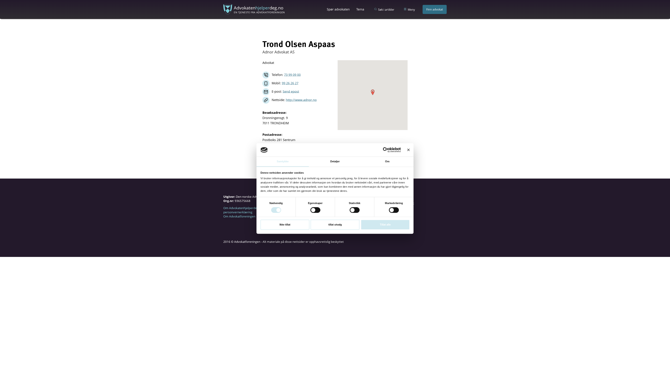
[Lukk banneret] (408, 150)
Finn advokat (434, 9)
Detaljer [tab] (335, 161)
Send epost (291, 91)
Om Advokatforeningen (239, 216)
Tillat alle (385, 224)
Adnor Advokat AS (278, 51)
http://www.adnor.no (301, 100)
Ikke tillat (285, 224)
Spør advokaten (338, 9)
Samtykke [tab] (283, 161)
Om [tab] (387, 161)
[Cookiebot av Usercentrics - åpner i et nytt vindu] (385, 150)
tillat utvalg (335, 224)
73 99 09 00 (292, 74)
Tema (360, 9)
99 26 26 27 (290, 83)
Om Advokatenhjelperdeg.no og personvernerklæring (245, 210)
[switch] (315, 210)
